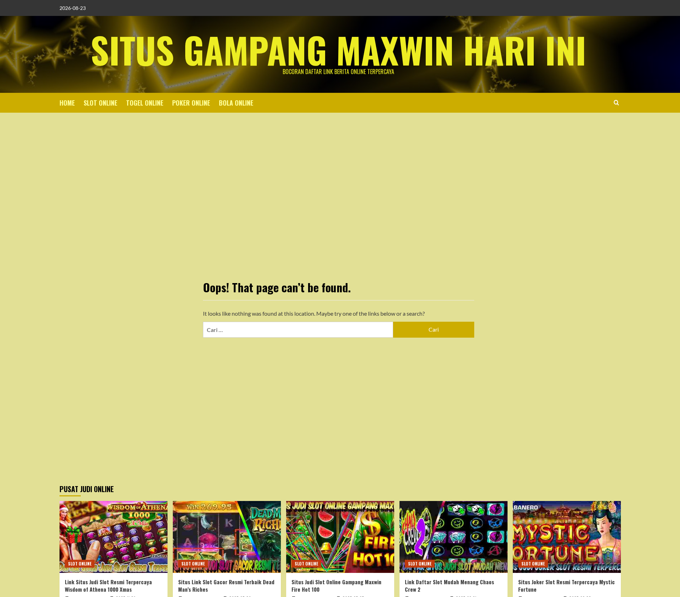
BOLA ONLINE (236, 102)
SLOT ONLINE (100, 102)
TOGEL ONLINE (144, 102)
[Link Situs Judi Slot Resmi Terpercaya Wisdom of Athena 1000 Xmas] (114, 537)
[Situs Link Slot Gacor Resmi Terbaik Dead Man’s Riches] (227, 537)
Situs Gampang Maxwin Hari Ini (338, 49)
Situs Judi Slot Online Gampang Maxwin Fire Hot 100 (336, 585)
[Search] (616, 102)
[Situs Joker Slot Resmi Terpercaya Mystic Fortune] (567, 537)
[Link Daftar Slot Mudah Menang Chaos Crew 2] (454, 537)
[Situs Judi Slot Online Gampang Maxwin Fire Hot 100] (340, 537)
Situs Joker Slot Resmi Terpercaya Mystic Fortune (566, 585)
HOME (67, 102)
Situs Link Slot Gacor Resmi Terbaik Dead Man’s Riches (226, 585)
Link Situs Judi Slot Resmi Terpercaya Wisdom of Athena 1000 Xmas (108, 585)
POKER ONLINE (191, 102)
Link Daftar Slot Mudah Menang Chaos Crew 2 (449, 585)
